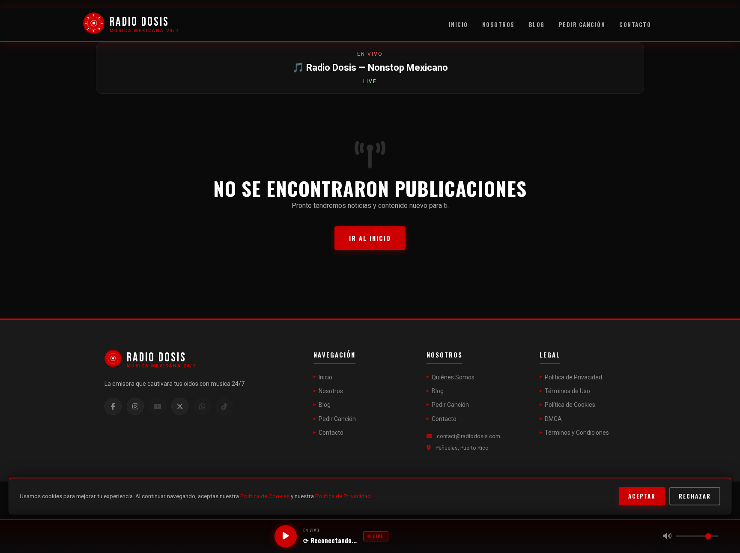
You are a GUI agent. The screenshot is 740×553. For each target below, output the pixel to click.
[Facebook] (113, 406)
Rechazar (695, 496)
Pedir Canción (582, 24)
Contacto (635, 24)
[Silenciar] (667, 536)
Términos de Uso (567, 391)
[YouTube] (157, 406)
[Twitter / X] (179, 406)
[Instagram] (135, 406)
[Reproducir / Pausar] (286, 536)
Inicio (458, 24)
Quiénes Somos (453, 377)
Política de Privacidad (573, 377)
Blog (537, 24)
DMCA (553, 418)
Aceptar (642, 496)
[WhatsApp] (202, 406)
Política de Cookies (570, 404)
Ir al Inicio (370, 238)
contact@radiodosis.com (468, 436)
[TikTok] (224, 406)
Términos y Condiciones (577, 432)
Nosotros (498, 24)
